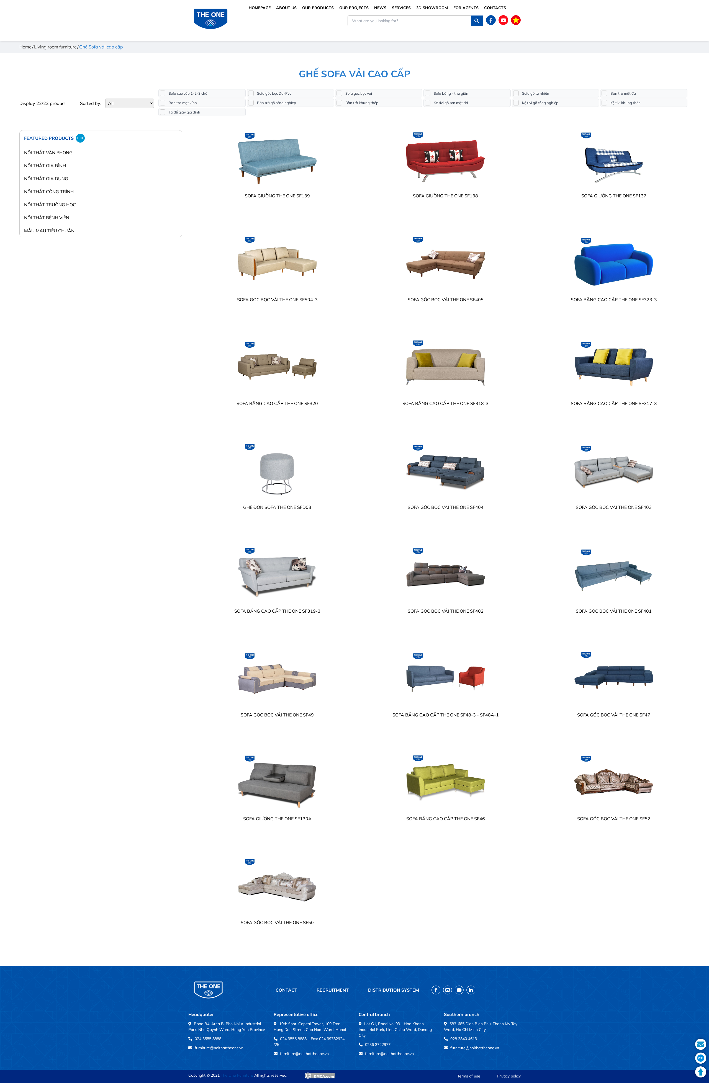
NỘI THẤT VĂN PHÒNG (48, 152)
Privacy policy (509, 1076)
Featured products (53, 138)
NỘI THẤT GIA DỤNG (46, 178)
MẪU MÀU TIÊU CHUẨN (49, 230)
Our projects (354, 7)
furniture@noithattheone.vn (219, 1047)
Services (401, 7)
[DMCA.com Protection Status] (320, 1075)
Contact (286, 990)
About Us (286, 7)
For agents (466, 7)
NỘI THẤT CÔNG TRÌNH (49, 191)
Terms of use (468, 1076)
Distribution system (393, 990)
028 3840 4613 (463, 1038)
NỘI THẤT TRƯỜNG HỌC (50, 204)
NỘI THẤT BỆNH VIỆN (46, 217)
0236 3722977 (378, 1044)
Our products (318, 7)
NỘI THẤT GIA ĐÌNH (45, 165)
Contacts (495, 7)
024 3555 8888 (208, 1038)
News (380, 7)
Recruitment (333, 990)
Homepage (260, 7)
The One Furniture (237, 1075)
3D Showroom (432, 7)
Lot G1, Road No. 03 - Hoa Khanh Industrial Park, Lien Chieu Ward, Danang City (395, 1029)
